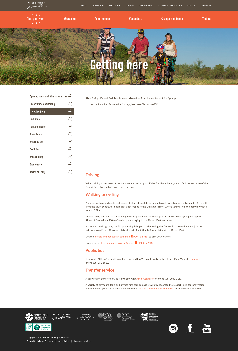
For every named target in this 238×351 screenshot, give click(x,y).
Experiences (102, 18)
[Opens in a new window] (173, 329)
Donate (130, 5)
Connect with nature (170, 5)
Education (114, 5)
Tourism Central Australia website (155, 289)
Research (98, 5)
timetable (196, 259)
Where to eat (36, 141)
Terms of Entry (37, 172)
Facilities (34, 149)
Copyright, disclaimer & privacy (40, 341)
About (84, 5)
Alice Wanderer (145, 279)
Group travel (36, 164)
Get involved (146, 5)
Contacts (206, 5)
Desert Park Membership (42, 104)
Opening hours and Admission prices (48, 96)
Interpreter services (82, 341)
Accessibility (36, 157)
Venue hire (135, 18)
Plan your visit (35, 18)
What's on (70, 18)
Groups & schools (172, 18)
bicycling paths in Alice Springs (127, 243)
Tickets (206, 18)
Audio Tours (36, 134)
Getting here (38, 111)
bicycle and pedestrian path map (121, 237)
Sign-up (191, 5)
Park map (35, 119)
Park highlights (37, 126)
